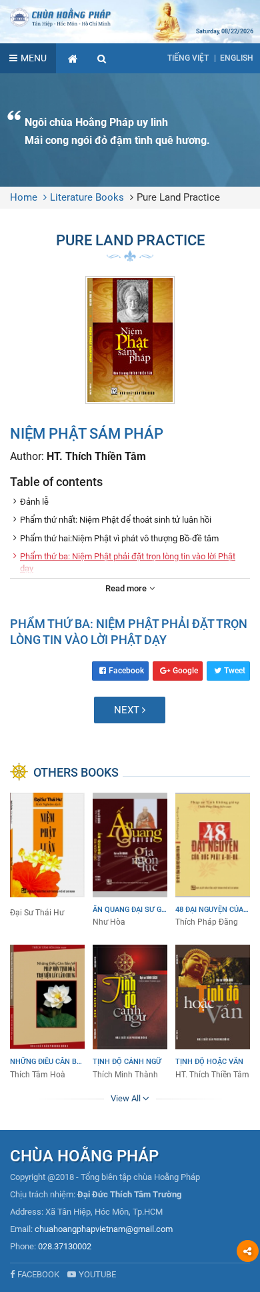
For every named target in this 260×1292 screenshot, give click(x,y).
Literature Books (87, 197)
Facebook (126, 670)
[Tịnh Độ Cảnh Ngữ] (130, 1013)
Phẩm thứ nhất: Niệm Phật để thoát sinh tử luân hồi (115, 520)
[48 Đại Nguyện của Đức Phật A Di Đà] (212, 861)
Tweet (234, 670)
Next (128, 710)
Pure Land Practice (178, 197)
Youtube (97, 1274)
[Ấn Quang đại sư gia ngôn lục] (130, 861)
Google (185, 670)
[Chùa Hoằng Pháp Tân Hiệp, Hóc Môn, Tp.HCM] (130, 17)
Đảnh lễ (34, 502)
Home (23, 197)
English (236, 58)
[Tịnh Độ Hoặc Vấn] (212, 1013)
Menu (34, 58)
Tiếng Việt (188, 58)
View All (127, 1098)
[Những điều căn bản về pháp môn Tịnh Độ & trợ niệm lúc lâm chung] (47, 1013)
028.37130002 (64, 1246)
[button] (102, 58)
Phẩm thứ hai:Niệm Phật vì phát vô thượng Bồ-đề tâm (119, 538)
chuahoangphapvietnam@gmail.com (104, 1229)
